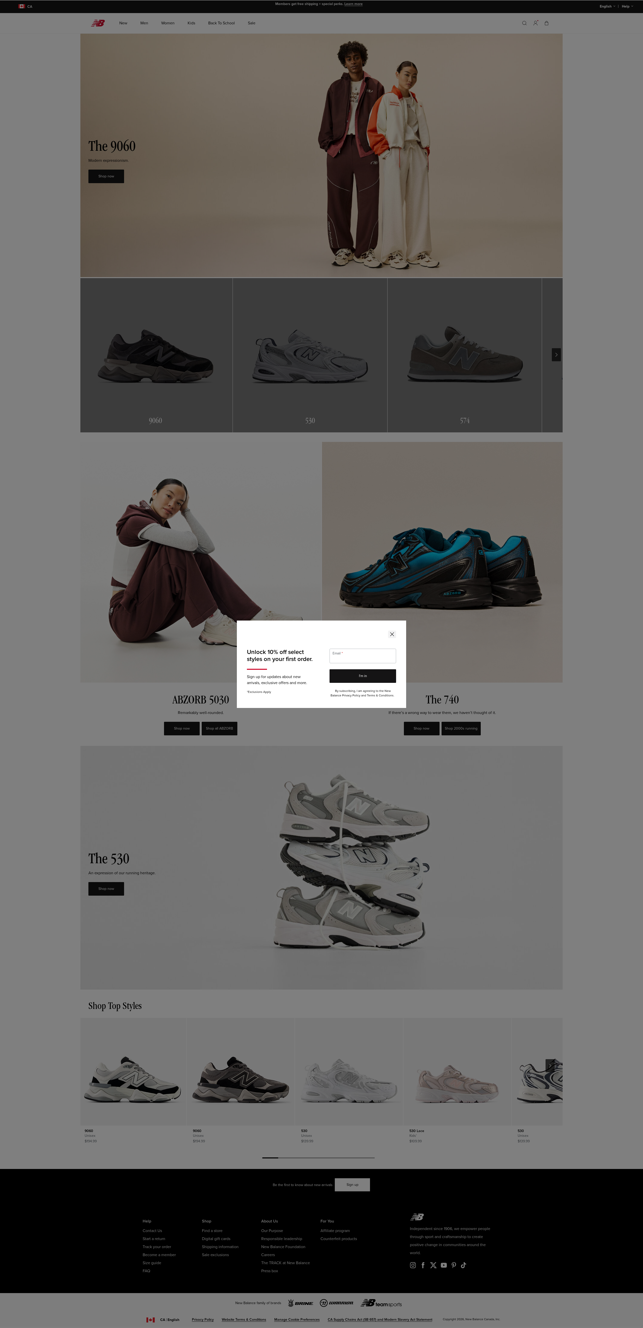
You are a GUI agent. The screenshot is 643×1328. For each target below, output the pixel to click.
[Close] (392, 634)
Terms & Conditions (380, 695)
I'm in (363, 676)
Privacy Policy (351, 695)
